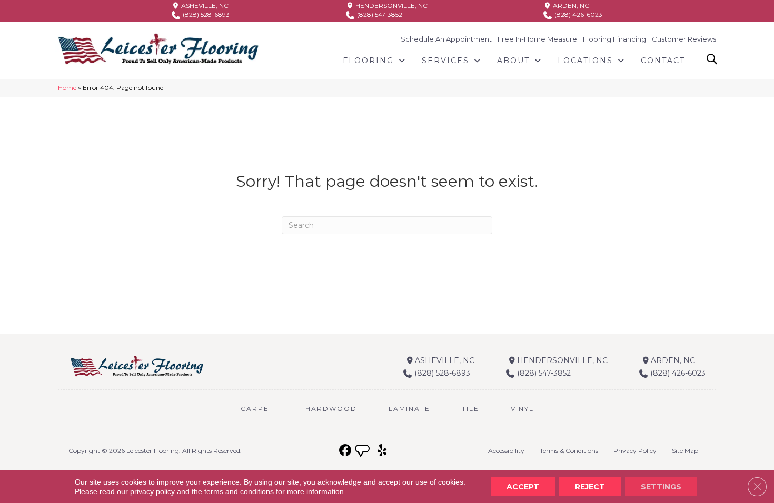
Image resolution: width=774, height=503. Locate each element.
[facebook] (345, 450)
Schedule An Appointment (446, 39)
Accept (523, 486)
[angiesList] (363, 452)
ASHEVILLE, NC (204, 5)
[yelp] (382, 450)
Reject (590, 486)
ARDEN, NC (570, 5)
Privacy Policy (635, 451)
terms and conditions (239, 491)
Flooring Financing (614, 39)
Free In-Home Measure (537, 39)
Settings (661, 486)
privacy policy (152, 491)
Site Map (685, 451)
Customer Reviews (684, 39)
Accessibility (506, 451)
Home (67, 88)
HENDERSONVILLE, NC (391, 5)
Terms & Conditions (569, 451)
